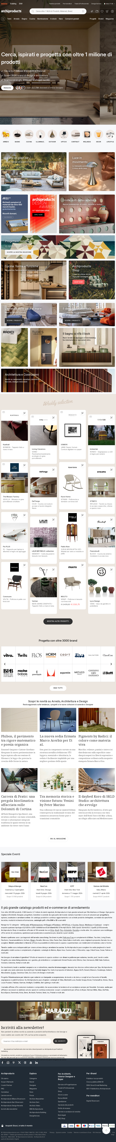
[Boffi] (108, 673)
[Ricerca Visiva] (83, 11)
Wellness (89, 925)
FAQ (2, 1089)
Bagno (49, 925)
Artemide (68, 930)
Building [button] (13, 3)
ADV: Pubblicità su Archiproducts (98, 1089)
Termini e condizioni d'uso (82, 1132)
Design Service (96, 4)
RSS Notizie (97, 1132)
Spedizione (62, 1101)
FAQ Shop (61, 1118)
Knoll (57, 930)
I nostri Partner (6, 1085)
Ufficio (67, 925)
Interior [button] (4, 3)
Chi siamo (4, 1078)
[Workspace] (97, 11)
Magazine (33, 1089)
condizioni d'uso (27, 1055)
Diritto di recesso (64, 1108)
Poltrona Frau (68, 937)
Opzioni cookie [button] (61, 1132)
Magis (32, 940)
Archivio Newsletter (37, 1099)
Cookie (69, 1132)
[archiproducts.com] (11, 11)
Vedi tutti (58, 688)
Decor (81, 925)
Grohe (13, 973)
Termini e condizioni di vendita (69, 1112)
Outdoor (57, 925)
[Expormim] (65, 673)
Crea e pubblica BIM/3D (95, 1082)
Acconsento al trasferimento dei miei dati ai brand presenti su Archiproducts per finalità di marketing (31, 1050)
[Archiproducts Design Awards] (43, 214)
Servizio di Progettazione (67, 1085)
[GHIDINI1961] (93, 673)
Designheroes (35, 1116)
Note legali (62, 1115)
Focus (32, 1095)
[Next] (112, 136)
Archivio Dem (34, 1102)
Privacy (52, 1132)
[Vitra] (8, 655)
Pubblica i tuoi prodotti (94, 1078)
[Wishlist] (102, 11)
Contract (98, 925)
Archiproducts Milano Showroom (13, 1099)
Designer (33, 1085)
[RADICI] (14, 347)
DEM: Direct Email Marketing (96, 1085)
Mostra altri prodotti (58, 621)
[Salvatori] (93, 655)
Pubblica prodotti (54, 4)
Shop (60, 1091)
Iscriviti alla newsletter (9, 1109)
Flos (61, 930)
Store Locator (63, 1095)
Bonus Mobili (62, 1098)
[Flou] (79, 655)
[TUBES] (43, 347)
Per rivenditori (67, 4)
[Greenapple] (37, 673)
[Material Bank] (14, 214)
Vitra (52, 930)
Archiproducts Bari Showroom (12, 1102)
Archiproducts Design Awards (12, 1106)
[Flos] (37, 655)
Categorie (33, 1078)
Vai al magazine (58, 839)
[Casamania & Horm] (51, 655)
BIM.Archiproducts (36, 1109)
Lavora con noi (6, 1095)
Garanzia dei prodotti (65, 1105)
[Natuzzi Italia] (79, 673)
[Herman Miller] (51, 673)
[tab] (114, 3)
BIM (20, 3)
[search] (32, 11)
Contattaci (5, 1092)
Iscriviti (61, 1041)
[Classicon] (108, 655)
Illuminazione (37, 925)
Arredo (26, 925)
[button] (109, 4)
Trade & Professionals (81, 4)
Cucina (75, 925)
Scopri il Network (7, 1082)
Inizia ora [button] (7, 88)
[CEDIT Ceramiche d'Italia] (65, 655)
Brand (32, 1082)
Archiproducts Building (38, 1112)
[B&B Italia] (8, 673)
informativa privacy (41, 1055)
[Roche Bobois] (22, 673)
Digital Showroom (92, 1101)
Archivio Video (35, 1106)
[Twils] (22, 655)
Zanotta (75, 930)
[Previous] (3, 136)
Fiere (31, 1092)
